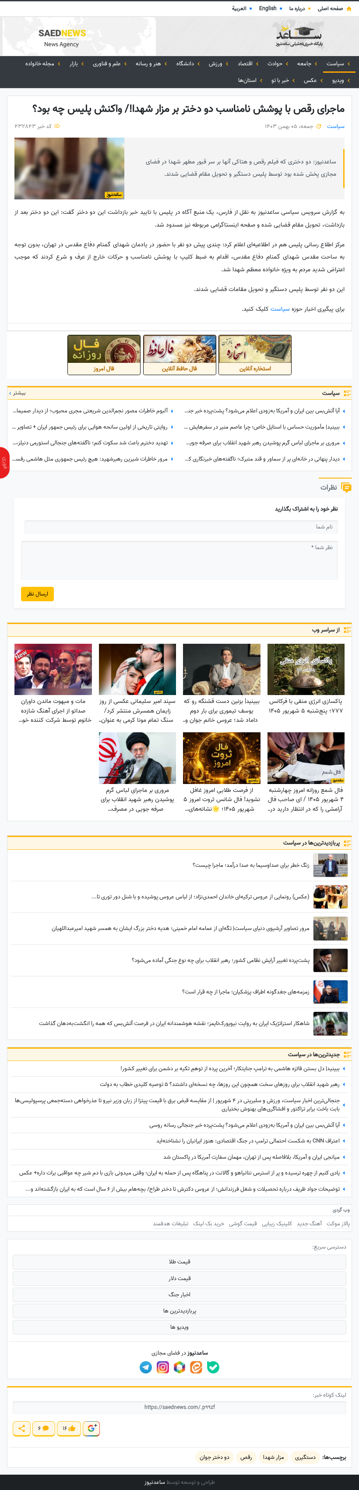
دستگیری (305, 1457)
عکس (311, 80)
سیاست (336, 63)
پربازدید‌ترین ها (179, 1311)
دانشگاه (185, 63)
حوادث (275, 63)
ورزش (216, 63)
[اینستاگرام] (163, 1367)
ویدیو (338, 80)
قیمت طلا (179, 1261)
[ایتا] (196, 1367)
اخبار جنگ (179, 1294)
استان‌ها (248, 80)
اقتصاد (246, 63)
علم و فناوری (107, 63)
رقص (246, 1457)
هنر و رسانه (149, 63)
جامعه (305, 63)
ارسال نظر (37, 594)
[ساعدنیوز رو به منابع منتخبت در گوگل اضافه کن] (91, 1429)
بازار (74, 63)
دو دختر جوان (214, 1457)
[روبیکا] (179, 1367)
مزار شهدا (273, 1457)
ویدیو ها (179, 1327)
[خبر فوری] (5, 463)
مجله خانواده (40, 63)
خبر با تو (280, 80)
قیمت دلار (180, 1278)
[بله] (213, 1367)
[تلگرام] (146, 1367)
